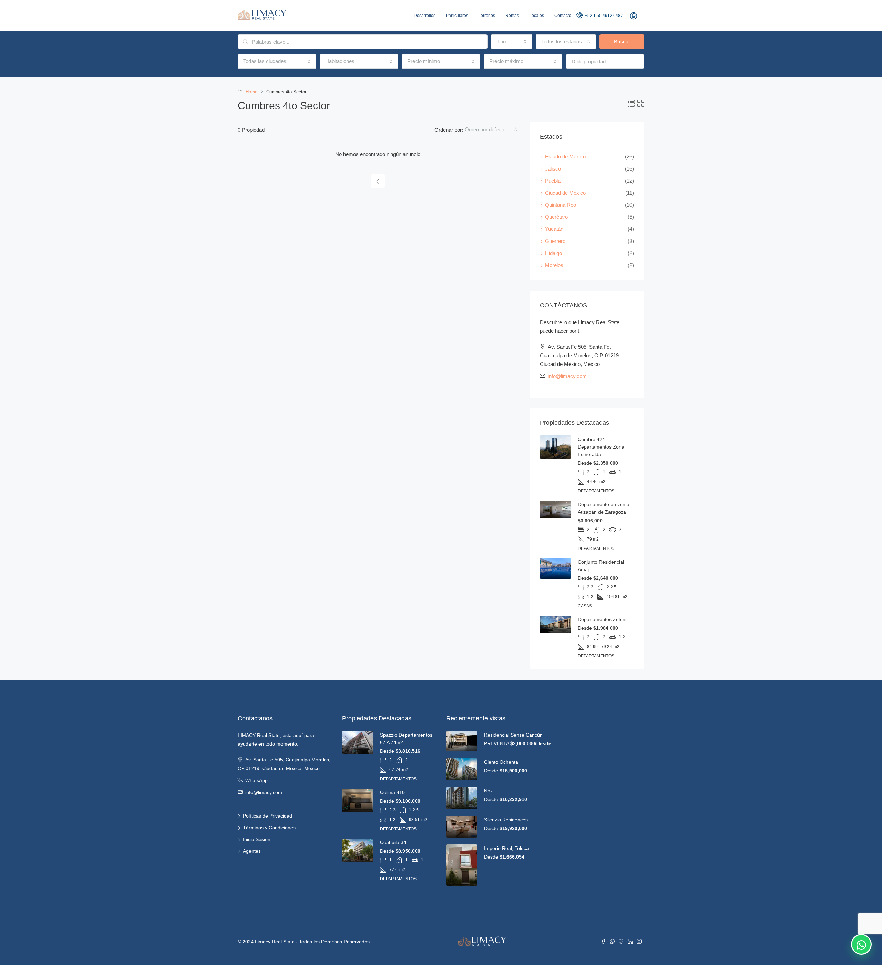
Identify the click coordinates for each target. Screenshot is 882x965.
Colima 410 (392, 792)
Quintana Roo (560, 205)
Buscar (622, 41)
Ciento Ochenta (501, 762)
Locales (536, 15)
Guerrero (555, 241)
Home (251, 91)
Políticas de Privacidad (267, 816)
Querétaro (556, 217)
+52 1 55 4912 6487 (603, 15)
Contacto (562, 15)
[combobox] (511, 41)
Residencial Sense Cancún (513, 735)
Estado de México (565, 157)
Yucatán (554, 229)
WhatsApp (256, 780)
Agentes (252, 851)
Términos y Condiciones (269, 827)
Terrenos (487, 15)
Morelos (554, 265)
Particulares (457, 15)
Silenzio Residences (506, 819)
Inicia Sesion (256, 839)
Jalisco (553, 169)
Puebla (553, 181)
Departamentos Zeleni (602, 619)
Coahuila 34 (393, 842)
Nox (488, 790)
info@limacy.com (567, 376)
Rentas (512, 15)
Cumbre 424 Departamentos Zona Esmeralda (601, 447)
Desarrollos (424, 15)
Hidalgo (553, 253)
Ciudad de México (565, 193)
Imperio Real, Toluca (506, 848)
